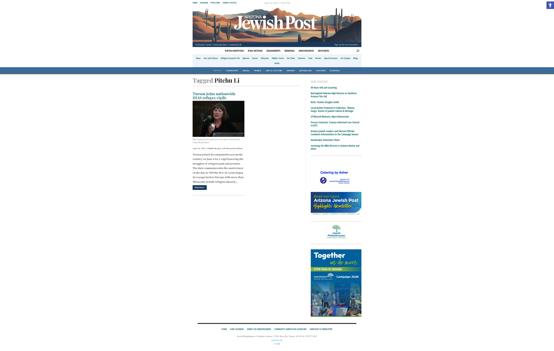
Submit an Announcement (259, 329)
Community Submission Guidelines (290, 329)
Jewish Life (305, 70)
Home (195, 2)
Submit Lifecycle (230, 2)
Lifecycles (265, 58)
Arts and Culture (211, 58)
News (198, 58)
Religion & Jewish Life (230, 58)
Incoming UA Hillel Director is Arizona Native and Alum (335, 147)
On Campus (345, 58)
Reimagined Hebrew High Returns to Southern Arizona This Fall (334, 95)
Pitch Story (215, 2)
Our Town (291, 58)
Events (255, 58)
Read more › (200, 187)
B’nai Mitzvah (255, 50)
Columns (301, 58)
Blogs (355, 58)
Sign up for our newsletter (346, 44)
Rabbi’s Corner (278, 58)
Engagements (273, 50)
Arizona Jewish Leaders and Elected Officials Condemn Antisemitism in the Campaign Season (335, 133)
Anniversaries (306, 50)
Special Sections (331, 58)
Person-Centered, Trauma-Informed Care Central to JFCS (335, 124)
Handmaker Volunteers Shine (325, 140)
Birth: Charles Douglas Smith (325, 102)
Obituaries (323, 50)
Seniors (318, 58)
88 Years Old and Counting (324, 87)
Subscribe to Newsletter (321, 329)
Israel (246, 70)
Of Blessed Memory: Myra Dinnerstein (330, 116)
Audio (277, 63)
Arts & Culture (273, 70)
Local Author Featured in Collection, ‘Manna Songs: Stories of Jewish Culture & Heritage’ (332, 109)
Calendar (204, 2)
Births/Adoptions (234, 50)
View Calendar (237, 329)
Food (310, 58)
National (335, 70)
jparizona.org (277, 340)
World (257, 70)
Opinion (246, 58)
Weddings (290, 50)
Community (232, 70)
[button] (550, 5)
